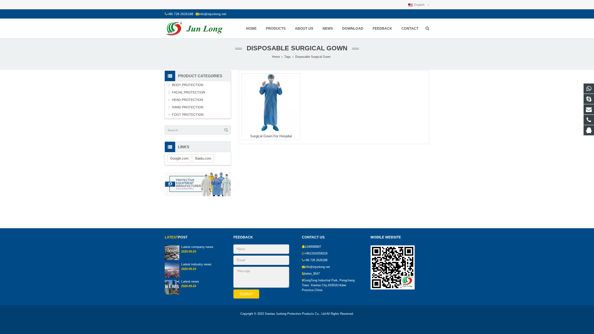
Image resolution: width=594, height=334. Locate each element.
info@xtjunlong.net (212, 14)
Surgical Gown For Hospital (271, 136)
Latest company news (197, 247)
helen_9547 (312, 273)
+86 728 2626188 (180, 14)
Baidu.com (203, 158)
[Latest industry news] (172, 269)
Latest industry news (196, 264)
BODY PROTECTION (187, 85)
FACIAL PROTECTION (188, 92)
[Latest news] (172, 287)
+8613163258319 (315, 253)
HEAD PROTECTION (187, 100)
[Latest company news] (172, 252)
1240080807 (313, 246)
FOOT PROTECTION (187, 114)
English (419, 4)
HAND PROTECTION (187, 107)
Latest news (190, 281)
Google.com (179, 158)
